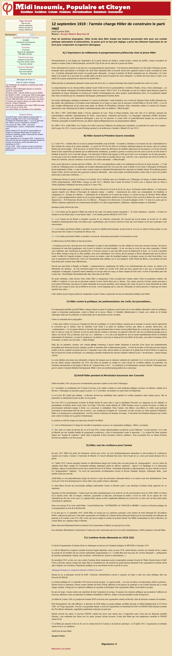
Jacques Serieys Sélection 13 (75, 34)
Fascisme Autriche (26, 72)
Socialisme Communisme (25, 42)
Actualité (26, 40)
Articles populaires (25, 25)
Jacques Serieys (25, 114)
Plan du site (25, 23)
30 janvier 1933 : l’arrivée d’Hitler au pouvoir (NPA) (24, 93)
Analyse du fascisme (25, 60)
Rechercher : (11, 35)
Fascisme (26, 47)
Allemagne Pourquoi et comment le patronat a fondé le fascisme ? (78, 570)
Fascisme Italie (25, 74)
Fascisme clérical (25, 64)
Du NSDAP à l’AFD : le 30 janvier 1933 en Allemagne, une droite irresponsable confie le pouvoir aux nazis (25, 96)
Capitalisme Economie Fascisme (26, 38)
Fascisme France (25, 69)
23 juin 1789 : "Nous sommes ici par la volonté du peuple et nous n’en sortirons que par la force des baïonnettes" (24, 148)
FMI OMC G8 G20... (25, 54)
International (25, 44)
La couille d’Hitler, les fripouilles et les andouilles (23, 109)
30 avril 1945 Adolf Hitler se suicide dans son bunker (25, 99)
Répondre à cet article (61, 649)
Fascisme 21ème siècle (26, 62)
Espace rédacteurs (26, 30)
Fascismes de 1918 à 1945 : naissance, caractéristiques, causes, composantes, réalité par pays (24, 126)
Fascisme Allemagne (26, 67)
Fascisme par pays (25, 57)
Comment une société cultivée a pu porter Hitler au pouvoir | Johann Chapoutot (24, 102)
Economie (25, 50)
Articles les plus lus (26, 28)
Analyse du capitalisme (25, 52)
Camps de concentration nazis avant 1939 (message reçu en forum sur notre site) (25, 106)
